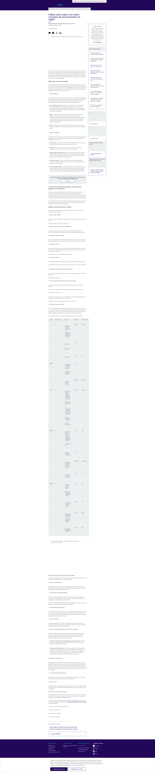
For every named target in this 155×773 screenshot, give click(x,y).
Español (75, 1)
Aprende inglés (55, 8)
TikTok (96, 753)
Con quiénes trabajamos (82, 749)
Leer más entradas (55, 733)
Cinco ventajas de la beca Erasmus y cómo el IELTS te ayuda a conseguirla (96, 93)
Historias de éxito (81, 751)
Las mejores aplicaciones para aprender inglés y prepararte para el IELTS (97, 60)
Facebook (97, 745)
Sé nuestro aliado (81, 745)
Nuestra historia (51, 745)
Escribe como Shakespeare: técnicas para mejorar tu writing (63, 729)
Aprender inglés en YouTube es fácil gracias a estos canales (63, 727)
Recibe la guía (67, 180)
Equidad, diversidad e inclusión (54, 752)
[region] (77, 765)
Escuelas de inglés (87, 1)
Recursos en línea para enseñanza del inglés (70, 746)
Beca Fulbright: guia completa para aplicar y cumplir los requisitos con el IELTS (96, 100)
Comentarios (50, 748)
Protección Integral (52, 750)
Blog (80, 1)
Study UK (73, 8)
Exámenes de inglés (65, 8)
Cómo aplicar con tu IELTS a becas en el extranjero (96, 106)
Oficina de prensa (51, 747)
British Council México (52, 5)
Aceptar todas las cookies (59, 769)
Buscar (106, 1)
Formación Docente (67, 743)
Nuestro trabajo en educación (84, 743)
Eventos (78, 8)
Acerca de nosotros (52, 743)
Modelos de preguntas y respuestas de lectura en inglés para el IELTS (97, 72)
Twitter (96, 748)
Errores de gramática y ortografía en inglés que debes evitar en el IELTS (96, 86)
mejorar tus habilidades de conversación (76, 701)
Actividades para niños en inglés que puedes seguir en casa (96, 79)
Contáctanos (96, 1)
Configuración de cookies (77, 769)
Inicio (49, 9)
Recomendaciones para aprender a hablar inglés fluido (96, 53)
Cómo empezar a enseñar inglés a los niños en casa (96, 66)
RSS (96, 751)
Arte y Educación (86, 8)
